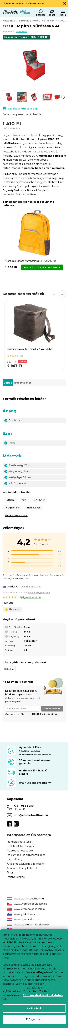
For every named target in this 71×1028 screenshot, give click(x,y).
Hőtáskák (10, 500)
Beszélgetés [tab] (23, 382)
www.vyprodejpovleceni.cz (30, 903)
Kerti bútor (39, 500)
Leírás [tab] (8, 382)
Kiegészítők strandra (16, 515)
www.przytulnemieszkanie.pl (32, 924)
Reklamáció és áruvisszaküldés (26, 854)
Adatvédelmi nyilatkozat (22, 868)
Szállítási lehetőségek (22, 108)
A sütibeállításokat (35, 980)
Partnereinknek (16, 876)
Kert (24, 500)
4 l (25, 650)
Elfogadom (34, 1019)
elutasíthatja (34, 987)
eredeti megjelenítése (39, 592)
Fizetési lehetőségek (20, 850)
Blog (10, 872)
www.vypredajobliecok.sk (29, 909)
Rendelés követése (19, 841)
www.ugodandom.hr (26, 919)
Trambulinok (34, 507)
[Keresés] (40, 11)
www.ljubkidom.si (24, 914)
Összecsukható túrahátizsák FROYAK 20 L (31, 260)
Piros (27, 627)
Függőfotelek (12, 507)
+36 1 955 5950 (24, 805)
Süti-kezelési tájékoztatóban (43, 995)
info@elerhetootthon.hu (31, 815)
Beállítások (34, 1008)
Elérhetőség (14, 859)
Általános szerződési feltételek (26, 863)
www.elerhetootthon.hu (29, 898)
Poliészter (30, 641)
